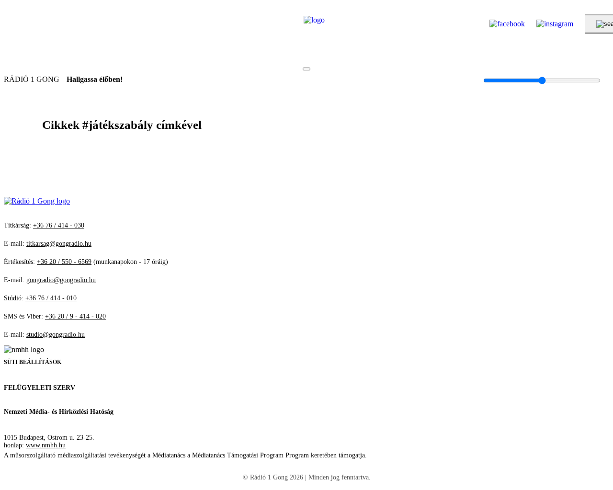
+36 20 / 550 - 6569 (64, 261)
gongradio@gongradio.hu (61, 280)
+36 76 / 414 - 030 (58, 225)
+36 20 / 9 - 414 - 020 (75, 316)
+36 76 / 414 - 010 (51, 298)
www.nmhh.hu (46, 445)
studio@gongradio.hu (55, 334)
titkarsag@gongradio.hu (58, 243)
